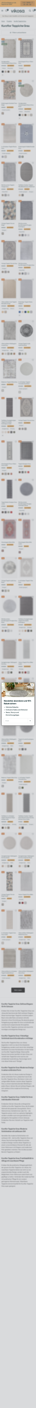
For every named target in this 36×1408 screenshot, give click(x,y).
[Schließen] (32, 684)
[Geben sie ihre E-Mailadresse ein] (30, 720)
